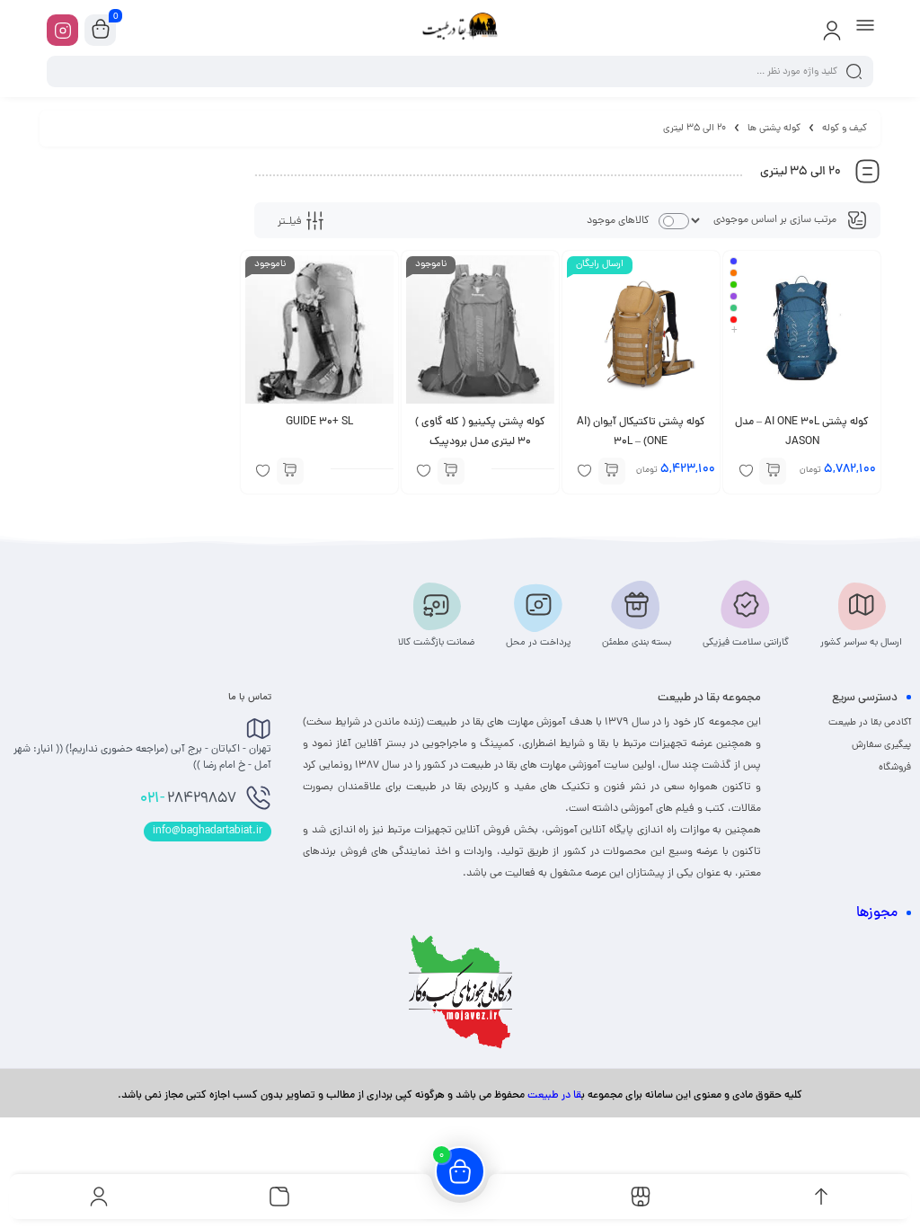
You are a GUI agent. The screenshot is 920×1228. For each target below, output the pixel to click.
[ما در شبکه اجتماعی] (62, 30)
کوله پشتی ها (774, 128)
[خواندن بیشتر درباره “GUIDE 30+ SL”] (290, 471)
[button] (611, 471)
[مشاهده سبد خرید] (100, 30)
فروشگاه (895, 768)
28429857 (188, 799)
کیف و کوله (844, 128)
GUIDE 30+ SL (319, 422)
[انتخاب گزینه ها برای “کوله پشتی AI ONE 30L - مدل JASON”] (772, 471)
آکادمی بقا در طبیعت (869, 723)
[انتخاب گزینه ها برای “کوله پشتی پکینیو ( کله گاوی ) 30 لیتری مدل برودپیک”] (451, 471)
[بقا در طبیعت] (460, 30)
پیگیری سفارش (881, 745)
